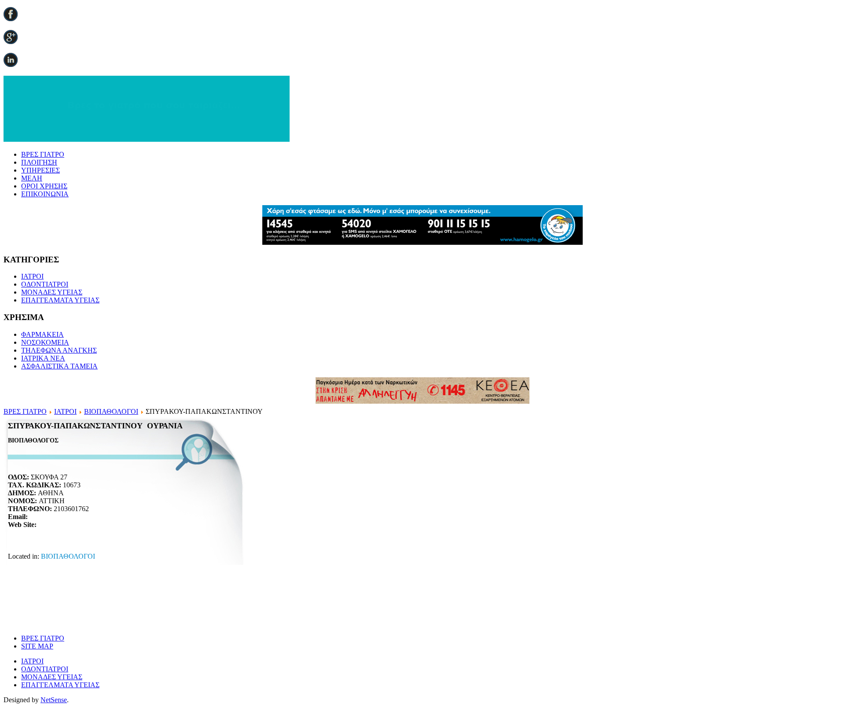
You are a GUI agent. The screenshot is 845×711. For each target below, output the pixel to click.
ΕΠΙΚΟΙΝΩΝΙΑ (45, 194)
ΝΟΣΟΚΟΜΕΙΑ (45, 342)
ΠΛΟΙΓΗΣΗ (39, 162)
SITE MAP (37, 646)
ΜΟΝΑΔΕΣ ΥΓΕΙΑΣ (51, 292)
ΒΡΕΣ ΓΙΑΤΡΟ (42, 154)
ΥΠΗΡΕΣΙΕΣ (40, 170)
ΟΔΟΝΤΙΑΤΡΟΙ (44, 284)
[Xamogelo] (422, 242)
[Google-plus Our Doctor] (11, 41)
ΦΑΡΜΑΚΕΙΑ (42, 334)
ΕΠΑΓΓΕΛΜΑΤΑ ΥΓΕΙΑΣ (60, 300)
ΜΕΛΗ (31, 178)
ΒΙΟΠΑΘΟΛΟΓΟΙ (111, 411)
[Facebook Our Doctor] (11, 18)
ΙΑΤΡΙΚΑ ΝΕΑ (43, 358)
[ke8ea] (422, 401)
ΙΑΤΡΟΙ (32, 276)
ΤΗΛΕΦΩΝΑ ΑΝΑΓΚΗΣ (59, 350)
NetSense (53, 700)
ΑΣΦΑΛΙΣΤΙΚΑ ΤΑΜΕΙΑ (59, 366)
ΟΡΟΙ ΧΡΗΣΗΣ (44, 186)
